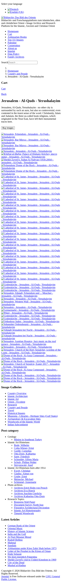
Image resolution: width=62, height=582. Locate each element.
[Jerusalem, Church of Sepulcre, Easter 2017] (31, 367)
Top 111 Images (16, 39)
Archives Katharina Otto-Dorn (29, 496)
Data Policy (13, 54)
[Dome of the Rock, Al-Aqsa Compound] (31, 358)
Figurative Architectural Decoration (31, 507)
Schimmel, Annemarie (25, 482)
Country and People (18, 407)
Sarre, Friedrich (22, 456)
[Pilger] (24, 313)
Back (4, 94)
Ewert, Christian (22, 470)
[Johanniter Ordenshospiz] (31, 327)
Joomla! (5, 576)
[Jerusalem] (26, 151)
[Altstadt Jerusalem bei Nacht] (31, 332)
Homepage (13, 31)
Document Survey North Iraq (28, 504)
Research (12, 404)
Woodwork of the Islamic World (24, 421)
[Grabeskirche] (28, 284)
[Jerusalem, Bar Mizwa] (31, 142)
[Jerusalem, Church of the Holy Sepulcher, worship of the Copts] (31, 352)
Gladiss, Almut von (23, 473)
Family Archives (16, 57)
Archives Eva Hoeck (24, 490)
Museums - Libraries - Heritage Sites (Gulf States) (33, 416)
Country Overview (17, 393)
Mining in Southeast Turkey (28, 439)
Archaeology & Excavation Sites (24, 419)
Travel (11, 410)
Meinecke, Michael (23, 479)
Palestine (12, 42)
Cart (10, 34)
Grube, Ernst (20, 476)
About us (12, 48)
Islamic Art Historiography (27, 510)
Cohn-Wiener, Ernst (24, 448)
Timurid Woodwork (24, 513)
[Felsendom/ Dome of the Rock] (31, 168)
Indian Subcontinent (18, 424)
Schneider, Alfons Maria (26, 459)
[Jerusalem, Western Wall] (31, 304)
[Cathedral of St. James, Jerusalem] (31, 179)
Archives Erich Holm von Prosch (30, 487)
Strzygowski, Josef (23, 465)
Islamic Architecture (18, 396)
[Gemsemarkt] (28, 310)
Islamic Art (13, 399)
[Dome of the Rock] (31, 361)
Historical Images (16, 413)
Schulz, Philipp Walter (25, 462)
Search (4, 62)
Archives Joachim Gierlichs (28, 493)
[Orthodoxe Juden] (30, 321)
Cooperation (14, 45)
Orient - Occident (16, 402)
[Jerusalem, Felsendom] (31, 137)
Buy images (8, 128)
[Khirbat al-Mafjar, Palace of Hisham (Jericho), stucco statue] (31, 156)
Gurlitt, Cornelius (22, 451)
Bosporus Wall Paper (24, 502)
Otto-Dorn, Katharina (25, 453)
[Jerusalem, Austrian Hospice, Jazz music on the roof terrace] (31, 344)
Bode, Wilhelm (21, 445)
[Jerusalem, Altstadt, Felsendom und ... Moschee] (31, 296)
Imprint (11, 51)
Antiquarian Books (17, 37)
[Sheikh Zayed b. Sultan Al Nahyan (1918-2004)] (31, 162)
